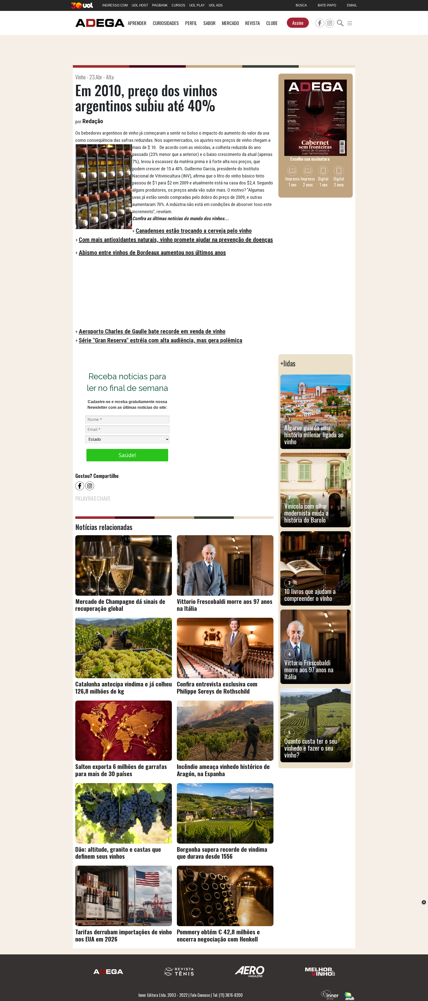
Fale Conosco (200, 995)
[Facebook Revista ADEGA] (320, 22)
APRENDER (137, 23)
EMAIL (352, 5)
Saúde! (127, 455)
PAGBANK (160, 5)
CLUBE (272, 23)
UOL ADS (216, 5)
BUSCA (301, 5)
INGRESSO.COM (115, 5)
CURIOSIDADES (166, 23)
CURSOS (178, 5)
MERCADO (230, 23)
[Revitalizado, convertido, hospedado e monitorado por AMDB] (349, 996)
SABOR (209, 23)
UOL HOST (140, 5)
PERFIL (191, 23)
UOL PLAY (197, 5)
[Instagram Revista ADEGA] (330, 22)
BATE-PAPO (327, 5)
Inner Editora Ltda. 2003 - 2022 (162, 995)
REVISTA (252, 23)
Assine (297, 22)
